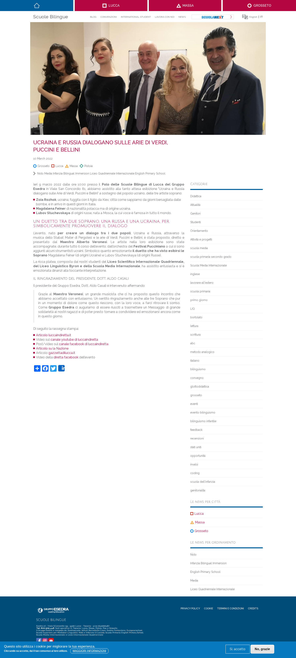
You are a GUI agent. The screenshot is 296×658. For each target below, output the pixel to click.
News (182, 16)
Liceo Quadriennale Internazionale (112, 173)
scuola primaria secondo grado (210, 256)
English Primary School (150, 173)
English (253, 16)
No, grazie (262, 649)
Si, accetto (237, 649)
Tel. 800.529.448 (45, 628)
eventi (194, 403)
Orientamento (199, 230)
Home (37, 5)
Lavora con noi (164, 16)
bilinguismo (198, 369)
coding (195, 473)
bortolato (196, 317)
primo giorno (199, 300)
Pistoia (88, 166)
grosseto (196, 395)
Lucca (114, 5)
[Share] (61, 368)
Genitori (195, 213)
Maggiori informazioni (89, 650)
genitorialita (197, 490)
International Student (136, 16)
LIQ (192, 308)
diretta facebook (66, 357)
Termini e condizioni (230, 608)
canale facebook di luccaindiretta (83, 344)
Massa (188, 5)
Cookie (208, 608)
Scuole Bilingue (50, 16)
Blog (93, 16)
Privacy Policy (190, 608)
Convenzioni (108, 16)
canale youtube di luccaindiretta (74, 339)
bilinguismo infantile (203, 421)
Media (48, 173)
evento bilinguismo (202, 412)
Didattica (195, 196)
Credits (253, 608)
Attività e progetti (201, 239)
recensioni (197, 438)
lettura (194, 326)
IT (261, 16)
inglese (195, 274)
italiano (194, 360)
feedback (196, 429)
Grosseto (262, 5)
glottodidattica (199, 386)
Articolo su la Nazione (52, 348)
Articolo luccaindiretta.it (53, 335)
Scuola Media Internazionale (208, 265)
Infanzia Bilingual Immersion (71, 173)
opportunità (197, 455)
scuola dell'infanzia (202, 481)
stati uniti (195, 447)
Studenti (195, 222)
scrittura (195, 334)
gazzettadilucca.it (62, 353)
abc (192, 343)
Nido (40, 173)
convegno (197, 378)
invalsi (194, 464)
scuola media (199, 248)
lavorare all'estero (201, 282)
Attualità (195, 204)
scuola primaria (200, 291)
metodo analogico (202, 352)
